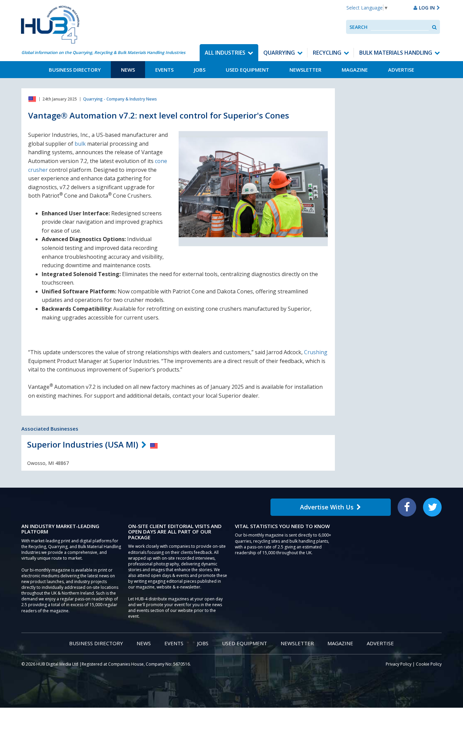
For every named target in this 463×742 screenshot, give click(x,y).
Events (164, 69)
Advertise (401, 69)
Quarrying (279, 52)
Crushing (315, 352)
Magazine (355, 69)
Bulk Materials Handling (395, 52)
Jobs (199, 69)
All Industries (225, 52)
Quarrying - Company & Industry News (120, 99)
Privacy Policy (398, 664)
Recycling (327, 52)
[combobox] (400, 27)
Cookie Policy (429, 664)
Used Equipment (247, 69)
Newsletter (305, 69)
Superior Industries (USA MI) (82, 444)
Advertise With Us (327, 507)
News (128, 69)
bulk (80, 143)
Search (358, 27)
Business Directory (75, 69)
